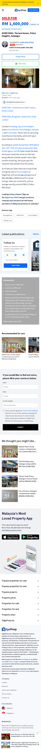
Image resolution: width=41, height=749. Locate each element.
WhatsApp (22, 64)
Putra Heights (28, 126)
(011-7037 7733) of (9, 148)
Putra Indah (12, 133)
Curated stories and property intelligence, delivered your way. (18, 3)
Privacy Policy (6, 694)
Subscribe (16, 265)
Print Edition (33, 10)
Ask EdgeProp (26, 659)
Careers (4, 682)
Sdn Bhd (17, 151)
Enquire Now (20, 57)
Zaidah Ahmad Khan (26, 42)
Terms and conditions (9, 690)
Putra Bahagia (25, 129)
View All (36, 234)
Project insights (13, 662)
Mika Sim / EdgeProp (10, 93)
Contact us (5, 698)
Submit (20, 427)
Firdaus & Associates (25, 148)
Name (4, 383)
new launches (22, 671)
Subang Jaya (16, 126)
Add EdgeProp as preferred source (15, 102)
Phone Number (8, 401)
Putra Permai (13, 129)
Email (4, 392)
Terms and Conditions (30, 411)
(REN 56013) (34, 145)
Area (3, 662)
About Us (5, 686)
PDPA (9, 413)
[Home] (20, 10)
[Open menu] (3, 10)
